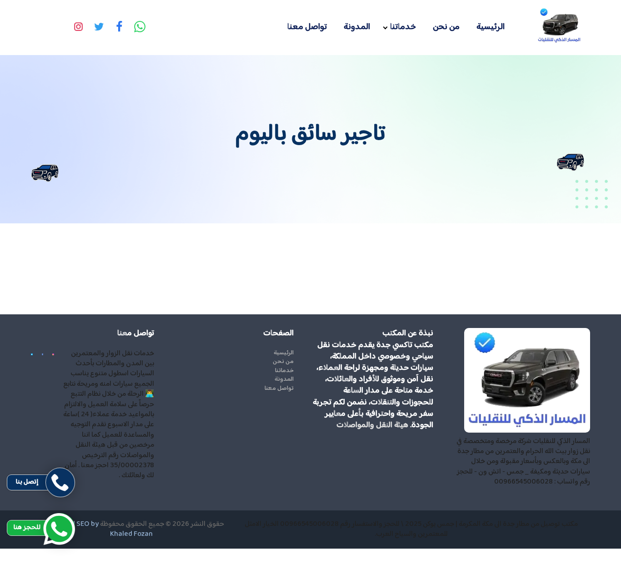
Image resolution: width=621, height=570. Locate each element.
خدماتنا (403, 27)
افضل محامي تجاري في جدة (583, 564)
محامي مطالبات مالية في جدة (581, 553)
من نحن (446, 27)
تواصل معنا (307, 27)
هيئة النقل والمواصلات (372, 425)
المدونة (357, 27)
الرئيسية (490, 27)
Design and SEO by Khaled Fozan (96, 529)
